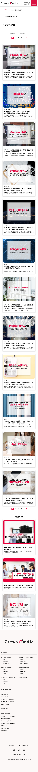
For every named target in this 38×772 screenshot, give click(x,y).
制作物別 (4, 673)
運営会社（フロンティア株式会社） (19, 745)
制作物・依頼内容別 (24, 663)
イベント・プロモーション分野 (7, 699)
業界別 (4, 659)
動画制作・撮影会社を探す (24, 667)
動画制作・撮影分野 (5, 704)
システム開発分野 (4, 694)
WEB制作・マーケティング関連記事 (8, 716)
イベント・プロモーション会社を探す (8, 677)
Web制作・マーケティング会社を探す (26, 657)
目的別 (4, 683)
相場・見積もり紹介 (5, 728)
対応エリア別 (5, 661)
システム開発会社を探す (6, 657)
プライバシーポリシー (19, 754)
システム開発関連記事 (5, 713)
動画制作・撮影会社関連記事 (7, 721)
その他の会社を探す (23, 677)
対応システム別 (6, 663)
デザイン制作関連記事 (5, 718)
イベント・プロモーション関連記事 (8, 723)
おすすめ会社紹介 (4, 725)
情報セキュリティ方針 (19, 750)
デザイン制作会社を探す (6, 667)
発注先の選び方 (4, 730)
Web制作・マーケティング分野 (7, 701)
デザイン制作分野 (4, 697)
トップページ (6, 10)
